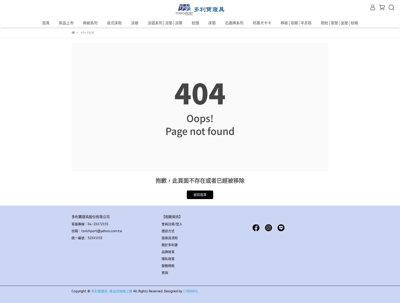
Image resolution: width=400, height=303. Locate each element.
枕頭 (195, 23)
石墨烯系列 (234, 23)
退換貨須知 (170, 238)
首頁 (46, 23)
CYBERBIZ (190, 291)
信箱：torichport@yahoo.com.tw (97, 231)
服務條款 (168, 266)
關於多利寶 (170, 245)
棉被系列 (90, 23)
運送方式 (168, 231)
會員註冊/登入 (172, 224)
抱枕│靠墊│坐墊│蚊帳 (339, 23)
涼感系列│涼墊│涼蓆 (165, 23)
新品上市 (66, 23)
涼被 (134, 23)
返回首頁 (200, 195)
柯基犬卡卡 (262, 23)
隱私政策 (168, 259)
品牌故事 (168, 252)
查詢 (165, 273)
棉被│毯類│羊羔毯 (296, 23)
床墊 (212, 23)
